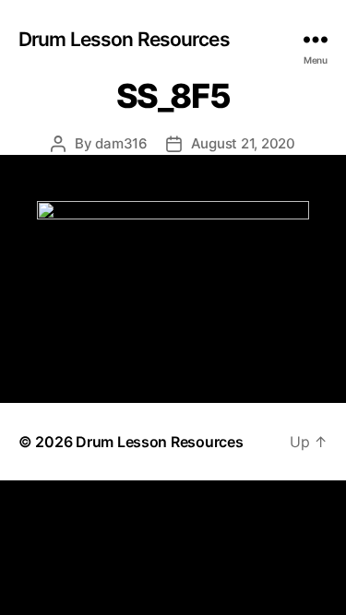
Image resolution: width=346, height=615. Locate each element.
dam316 (121, 143)
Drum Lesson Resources (124, 39)
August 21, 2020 (243, 143)
